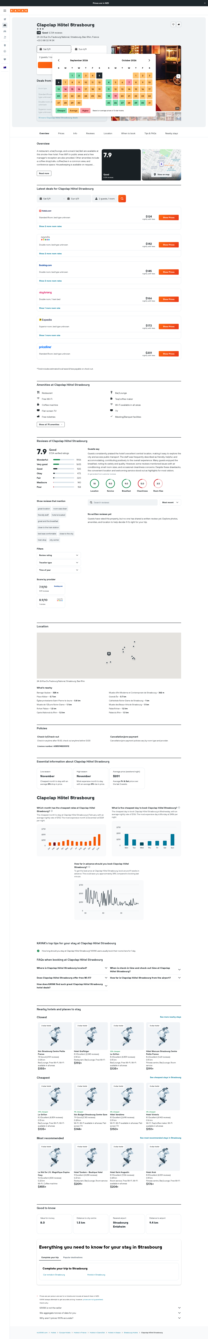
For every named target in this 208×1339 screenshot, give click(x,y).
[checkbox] (51, 589)
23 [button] (79, 96)
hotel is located (58, 515)
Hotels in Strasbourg (96, 1274)
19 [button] (99, 89)
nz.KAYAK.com (42, 1332)
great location (44, 508)
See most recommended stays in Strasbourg (160, 1138)
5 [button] (99, 75)
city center (54, 540)
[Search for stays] (4, 25)
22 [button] (72, 96)
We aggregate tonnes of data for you (58, 1312)
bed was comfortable (47, 533)
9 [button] (79, 82)
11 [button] (92, 82)
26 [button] (99, 96)
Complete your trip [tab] (50, 1257)
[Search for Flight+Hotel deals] (4, 37)
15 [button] (72, 89)
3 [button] (85, 75)
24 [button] (85, 96)
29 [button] (72, 102)
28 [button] (65, 102)
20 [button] (58, 96)
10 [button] (86, 82)
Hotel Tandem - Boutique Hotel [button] (88, 1172)
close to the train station (48, 527)
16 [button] (79, 89)
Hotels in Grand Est (97, 1332)
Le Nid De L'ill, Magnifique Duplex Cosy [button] (54, 1173)
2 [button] (79, 75)
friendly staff (43, 515)
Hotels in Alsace (114, 1332)
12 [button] (99, 82)
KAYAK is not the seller (51, 1307)
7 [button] (65, 82)
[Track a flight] (4, 51)
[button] (205, 3)
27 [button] (58, 102)
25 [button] (92, 96)
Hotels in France (80, 1332)
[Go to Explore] (4, 45)
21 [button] (65, 96)
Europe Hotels (64, 1332)
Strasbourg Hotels (131, 1332)
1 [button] (72, 75)
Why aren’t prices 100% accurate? (56, 1318)
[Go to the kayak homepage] (19, 10)
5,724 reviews (55, 32)
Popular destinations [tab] (72, 1257)
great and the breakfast (48, 521)
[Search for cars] (4, 31)
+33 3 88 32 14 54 (45, 40)
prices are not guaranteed (93, 1299)
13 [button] (59, 89)
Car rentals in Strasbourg (54, 1274)
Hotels (53, 1332)
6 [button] (58, 82)
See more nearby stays (170, 1017)
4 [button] (92, 75)
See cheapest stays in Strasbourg (165, 1077)
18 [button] (93, 89)
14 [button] (65, 89)
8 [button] (72, 82)
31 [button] (149, 102)
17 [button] (86, 89)
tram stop (42, 540)
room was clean (60, 508)
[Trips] (4, 59)
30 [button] (79, 102)
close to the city (66, 533)
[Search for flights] (4, 19)
